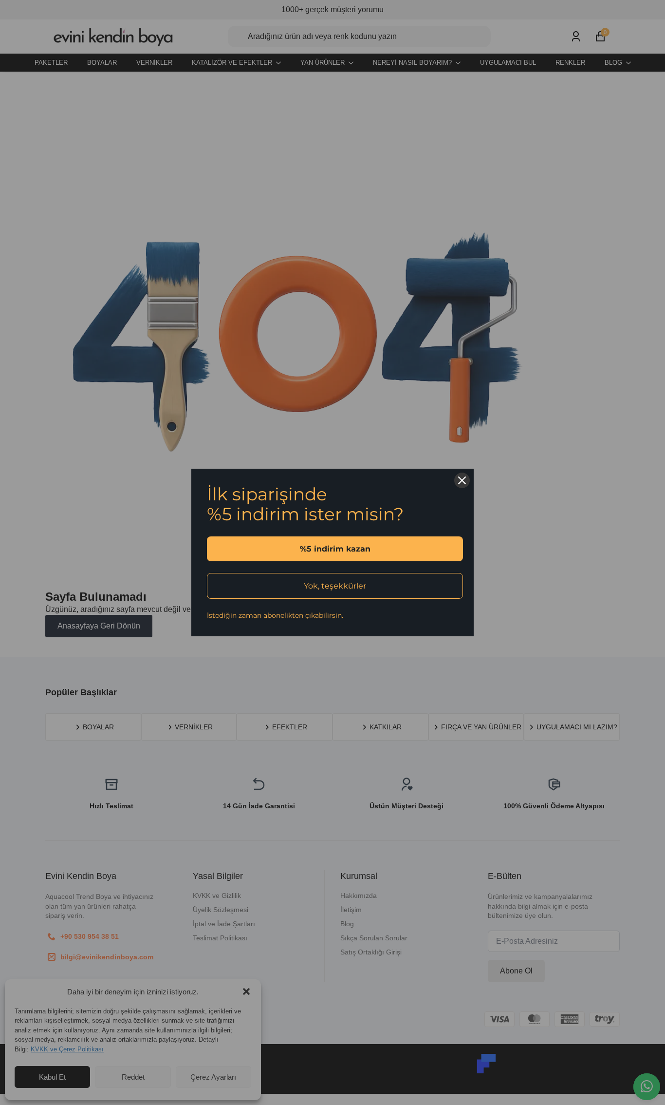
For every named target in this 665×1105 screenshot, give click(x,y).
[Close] (462, 480)
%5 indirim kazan (335, 548)
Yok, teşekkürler (335, 586)
